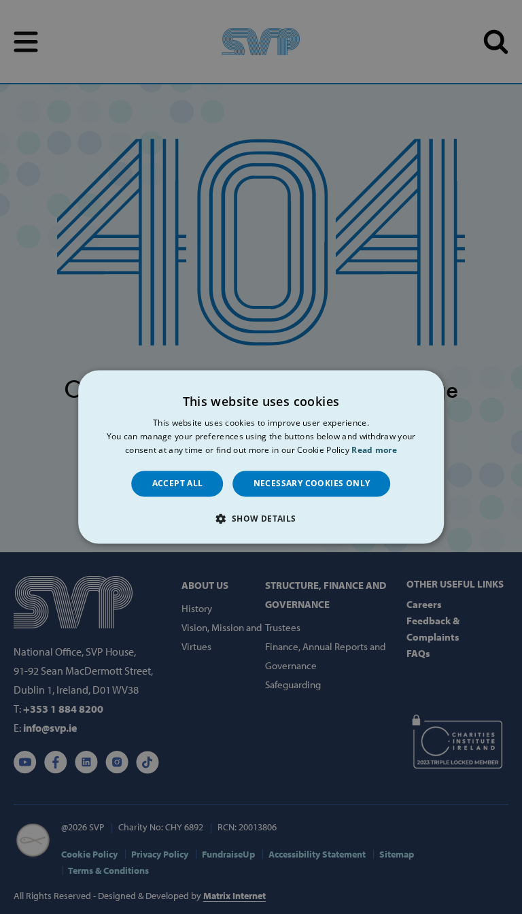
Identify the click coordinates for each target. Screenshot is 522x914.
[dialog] (261, 456)
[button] (261, 519)
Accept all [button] (177, 483)
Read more (374, 450)
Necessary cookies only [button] (312, 483)
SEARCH (495, 41)
